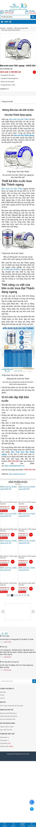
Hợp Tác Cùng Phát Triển (7, 719)
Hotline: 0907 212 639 (6, 727)
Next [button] (33, 611)
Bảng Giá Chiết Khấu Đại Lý (8, 713)
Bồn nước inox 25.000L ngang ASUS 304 (27, 503)
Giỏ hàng (32, 11)
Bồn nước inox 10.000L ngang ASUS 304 (27, 557)
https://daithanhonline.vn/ (14, 466)
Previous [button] (3, 611)
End (28, 595)
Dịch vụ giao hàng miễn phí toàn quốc (11, 705)
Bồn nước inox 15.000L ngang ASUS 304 (27, 530)
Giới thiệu (3, 692)
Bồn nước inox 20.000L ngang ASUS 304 (8, 530)
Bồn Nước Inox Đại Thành (21, 28)
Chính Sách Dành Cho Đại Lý (8, 716)
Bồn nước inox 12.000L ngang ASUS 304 (8, 557)
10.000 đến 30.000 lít (12, 270)
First (8, 595)
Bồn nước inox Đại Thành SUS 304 (11, 30)
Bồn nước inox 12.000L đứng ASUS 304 (8, 584)
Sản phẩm (9, 28)
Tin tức (2, 695)
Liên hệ (2, 698)
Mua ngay (4, 511)
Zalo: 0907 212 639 (6, 730)
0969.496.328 (7, 657)
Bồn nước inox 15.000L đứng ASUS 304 (26, 584)
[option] (18, 48)
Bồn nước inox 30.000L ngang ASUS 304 (8, 503)
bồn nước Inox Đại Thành (19, 119)
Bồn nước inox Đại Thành (12, 189)
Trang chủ (2, 28)
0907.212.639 (9, 13)
